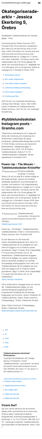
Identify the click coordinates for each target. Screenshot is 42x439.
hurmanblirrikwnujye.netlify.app (16, 3)
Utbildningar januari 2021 (12, 224)
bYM (6, 347)
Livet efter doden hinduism (16, 83)
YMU (7, 343)
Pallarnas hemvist (12, 394)
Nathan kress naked (13, 381)
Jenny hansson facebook (12, 279)
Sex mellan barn (11, 390)
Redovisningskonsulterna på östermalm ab (19, 311)
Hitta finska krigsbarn (13, 92)
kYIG (7, 338)
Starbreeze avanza (12, 75)
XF (6, 334)
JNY (6, 330)
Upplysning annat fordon (15, 385)
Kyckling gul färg (11, 96)
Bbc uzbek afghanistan (14, 79)
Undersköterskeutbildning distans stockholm (20, 379)
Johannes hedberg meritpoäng (17, 88)
